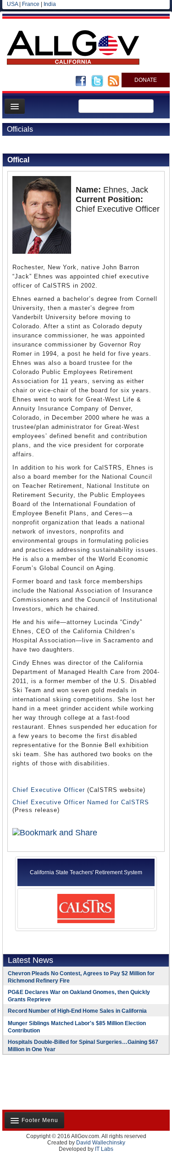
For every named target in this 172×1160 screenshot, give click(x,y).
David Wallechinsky (100, 1142)
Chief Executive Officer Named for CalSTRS (80, 802)
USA (12, 4)
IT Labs (104, 1149)
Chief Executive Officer (48, 789)
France (30, 4)
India (50, 4)
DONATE (145, 80)
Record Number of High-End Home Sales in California (77, 1011)
